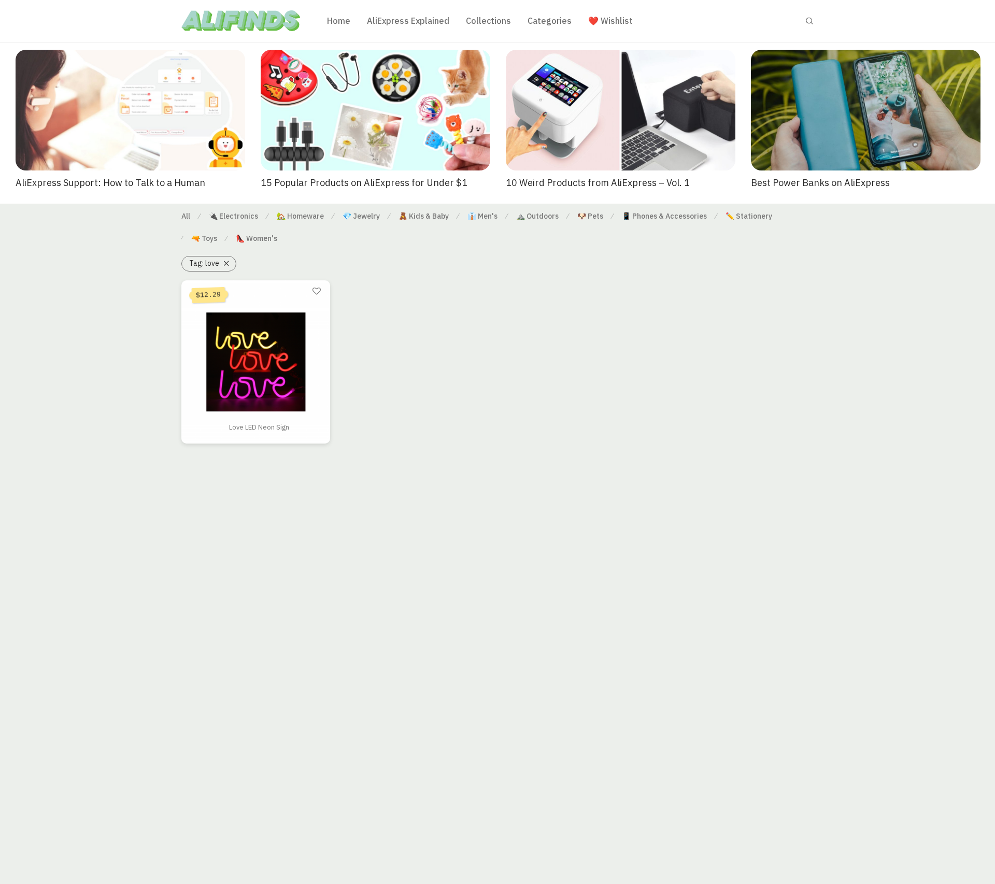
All (185, 216)
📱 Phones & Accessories (664, 216)
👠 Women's (256, 238)
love (204, 263)
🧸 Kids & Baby (424, 216)
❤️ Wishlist (610, 21)
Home (338, 21)
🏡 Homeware (300, 216)
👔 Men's (482, 216)
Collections (488, 21)
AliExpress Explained (408, 21)
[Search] (809, 21)
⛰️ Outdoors (537, 216)
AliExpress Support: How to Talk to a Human (110, 183)
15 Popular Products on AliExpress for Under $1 (364, 183)
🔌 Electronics (233, 216)
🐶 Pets (590, 216)
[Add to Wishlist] (316, 291)
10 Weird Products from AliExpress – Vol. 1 (598, 183)
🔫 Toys (204, 238)
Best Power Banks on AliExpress (820, 183)
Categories (550, 21)
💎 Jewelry (361, 216)
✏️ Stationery (749, 216)
